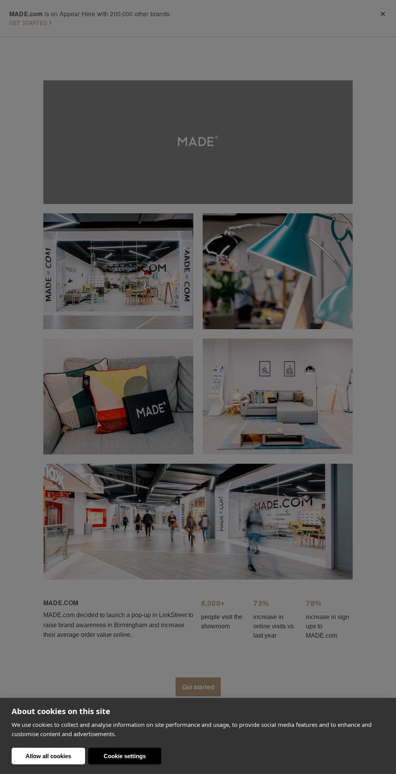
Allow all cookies (48, 756)
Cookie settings (125, 756)
